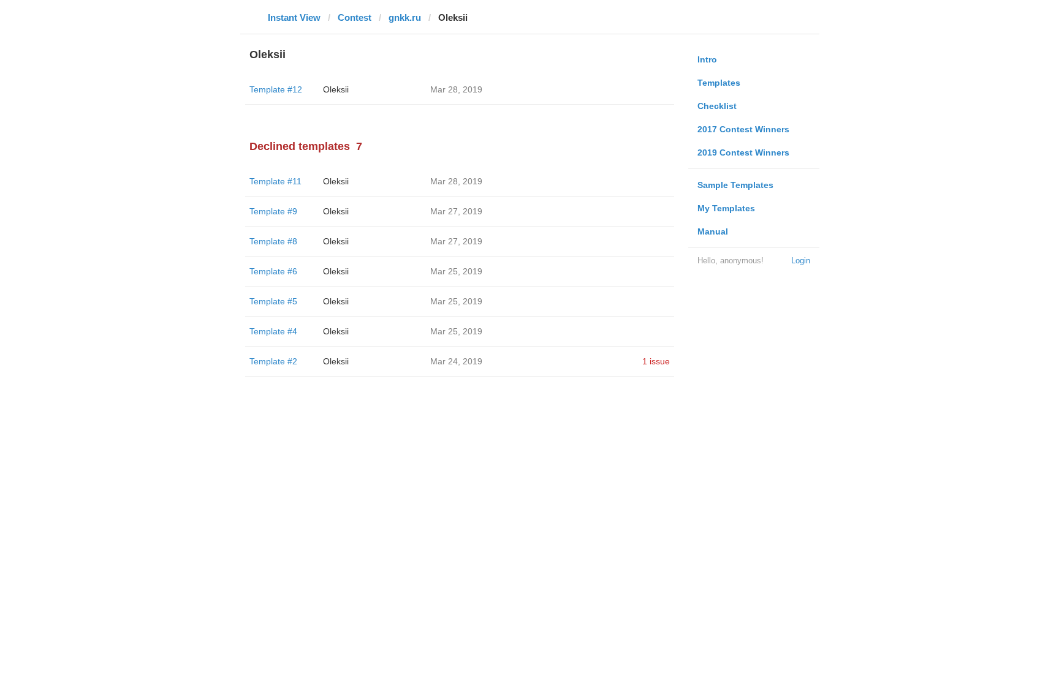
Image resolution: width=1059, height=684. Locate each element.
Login (800, 260)
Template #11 (275, 181)
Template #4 (273, 331)
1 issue (656, 361)
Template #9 (273, 211)
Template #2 (273, 361)
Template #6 (273, 271)
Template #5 (273, 301)
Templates (718, 83)
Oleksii (336, 89)
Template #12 (275, 89)
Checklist (717, 106)
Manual (712, 231)
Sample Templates (735, 185)
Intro (707, 59)
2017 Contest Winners (743, 129)
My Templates (726, 208)
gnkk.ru (405, 17)
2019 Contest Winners (743, 152)
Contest (354, 17)
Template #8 (273, 241)
